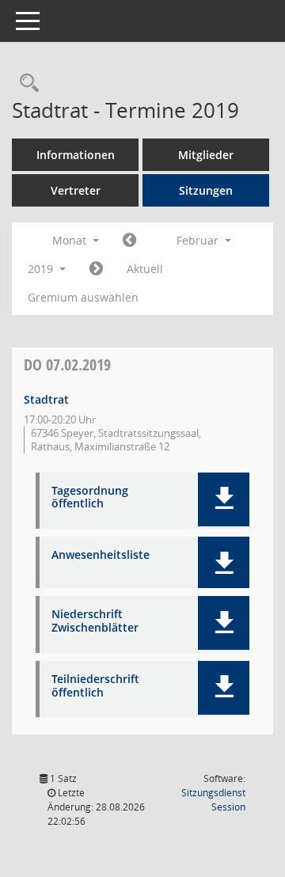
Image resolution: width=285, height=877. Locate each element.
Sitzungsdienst (213, 800)
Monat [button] (70, 240)
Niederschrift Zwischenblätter (95, 621)
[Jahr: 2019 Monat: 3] (96, 269)
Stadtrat (46, 399)
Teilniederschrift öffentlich (95, 686)
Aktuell (145, 268)
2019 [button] (42, 268)
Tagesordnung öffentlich (89, 497)
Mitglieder (206, 154)
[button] (223, 499)
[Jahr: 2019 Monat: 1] (129, 240)
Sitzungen (206, 190)
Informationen (75, 154)
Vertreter (76, 190)
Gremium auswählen (83, 297)
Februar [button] (199, 240)
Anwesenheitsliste (100, 555)
